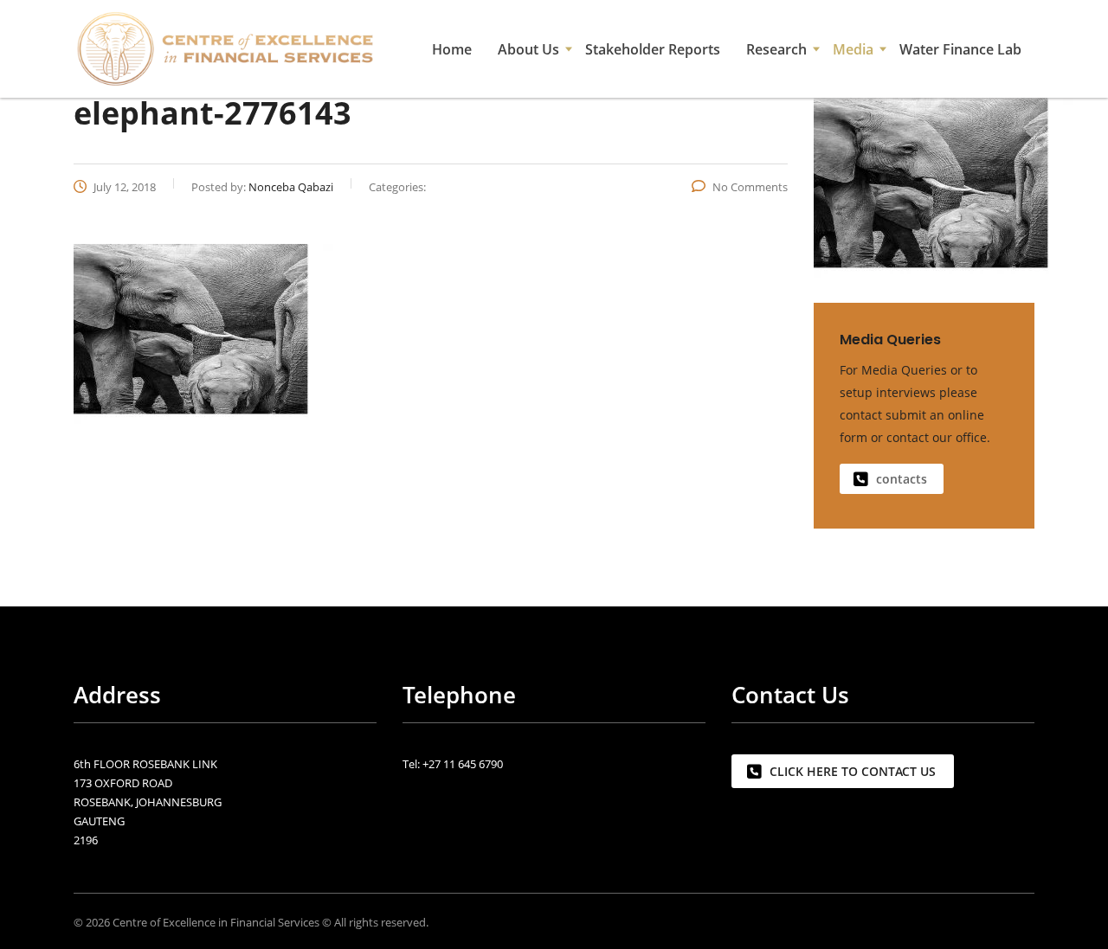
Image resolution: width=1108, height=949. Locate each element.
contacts (901, 479)
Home (452, 49)
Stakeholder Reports (652, 49)
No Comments (750, 187)
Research (776, 49)
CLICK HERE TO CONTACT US (853, 771)
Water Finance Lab (960, 49)
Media (853, 49)
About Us (528, 49)
